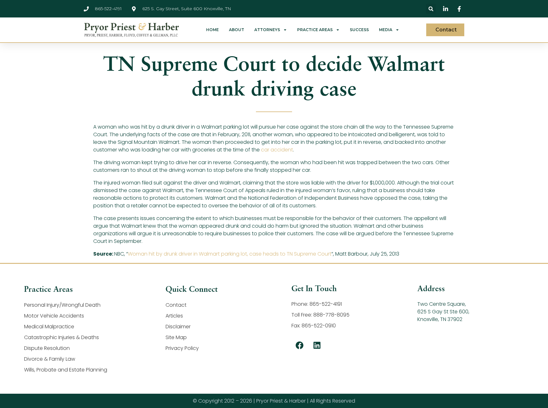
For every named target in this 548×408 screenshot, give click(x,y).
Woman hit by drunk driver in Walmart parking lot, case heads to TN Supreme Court (229, 254)
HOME (212, 30)
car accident (277, 149)
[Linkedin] (317, 345)
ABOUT (236, 30)
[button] (431, 9)
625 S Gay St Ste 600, (443, 311)
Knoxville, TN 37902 (439, 319)
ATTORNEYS (267, 30)
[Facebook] (299, 345)
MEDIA (385, 30)
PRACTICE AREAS (315, 30)
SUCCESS (359, 30)
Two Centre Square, (441, 304)
